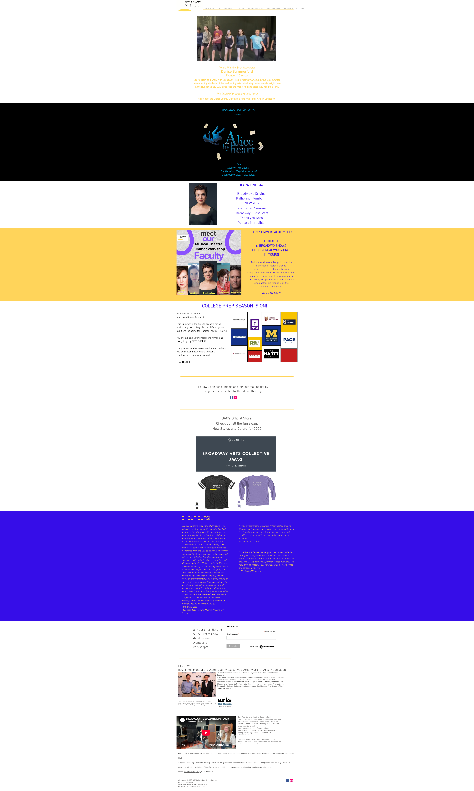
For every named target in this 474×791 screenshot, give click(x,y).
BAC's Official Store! (237, 418)
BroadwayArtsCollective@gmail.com (191, 787)
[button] (210, 8)
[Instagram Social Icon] (235, 397)
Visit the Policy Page (192, 772)
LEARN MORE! (184, 362)
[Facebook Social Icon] (231, 397)
